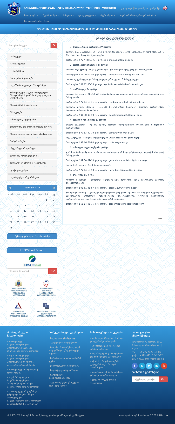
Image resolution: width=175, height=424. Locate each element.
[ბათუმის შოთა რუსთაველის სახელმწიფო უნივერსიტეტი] (14, 9)
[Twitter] (149, 366)
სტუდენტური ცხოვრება (37, 21)
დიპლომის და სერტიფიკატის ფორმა (31, 127)
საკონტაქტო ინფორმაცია (24, 177)
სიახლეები (30, 15)
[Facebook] (135, 366)
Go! (53, 271)
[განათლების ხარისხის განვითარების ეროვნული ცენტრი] (46, 287)
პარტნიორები (17, 141)
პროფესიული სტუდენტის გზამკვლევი (31, 134)
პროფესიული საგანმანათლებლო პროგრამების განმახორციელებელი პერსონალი (30, 95)
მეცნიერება (107, 15)
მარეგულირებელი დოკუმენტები (28, 163)
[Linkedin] (156, 366)
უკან (159, 218)
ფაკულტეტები (86, 15)
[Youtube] (164, 366)
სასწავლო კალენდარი (23, 119)
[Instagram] (142, 366)
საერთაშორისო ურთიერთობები (137, 15)
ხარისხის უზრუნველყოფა (24, 156)
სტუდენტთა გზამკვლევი (63, 338)
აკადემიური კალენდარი (63, 343)
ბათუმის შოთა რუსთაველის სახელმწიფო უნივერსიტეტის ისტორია (64, 350)
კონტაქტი (155, 8)
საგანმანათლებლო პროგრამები (28, 85)
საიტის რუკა (141, 8)
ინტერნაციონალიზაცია (23, 148)
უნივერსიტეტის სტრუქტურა (64, 366)
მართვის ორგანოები (21, 78)
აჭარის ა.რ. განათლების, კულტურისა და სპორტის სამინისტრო (104, 364)
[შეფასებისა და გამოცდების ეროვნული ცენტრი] (18, 310)
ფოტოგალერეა (19, 170)
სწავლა (67, 15)
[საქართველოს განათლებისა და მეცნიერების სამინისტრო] (18, 287)
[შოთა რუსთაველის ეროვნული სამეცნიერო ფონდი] (46, 310)
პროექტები (16, 112)
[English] (164, 8)
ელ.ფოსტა (126, 8)
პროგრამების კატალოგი (24, 105)
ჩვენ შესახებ (50, 15)
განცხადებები (17, 64)
